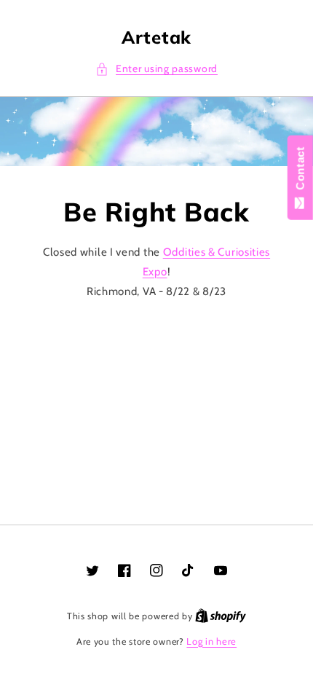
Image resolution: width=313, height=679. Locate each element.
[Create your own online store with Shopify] (220, 615)
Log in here (211, 641)
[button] (156, 69)
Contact (300, 171)
